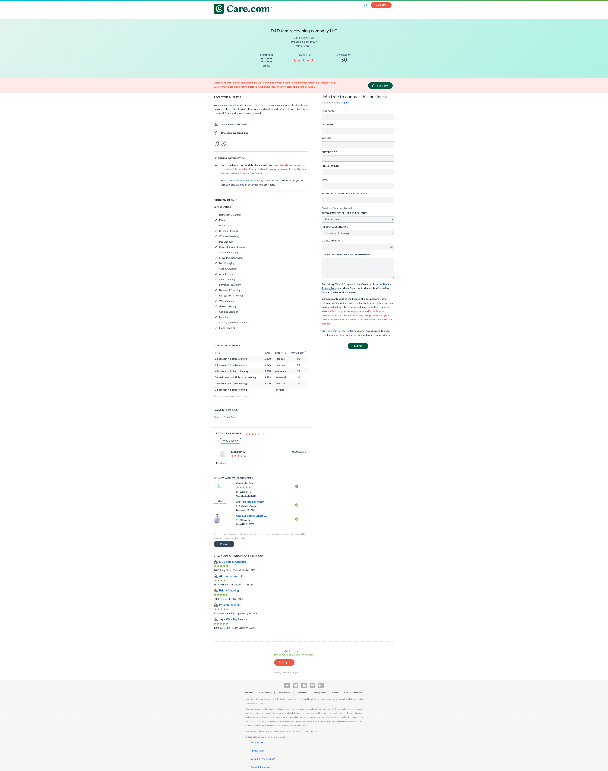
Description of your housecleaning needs (346, 255)
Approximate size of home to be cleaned (344, 213)
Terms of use (257, 743)
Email (325, 180)
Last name (327, 125)
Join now (381, 5)
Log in (364, 5)
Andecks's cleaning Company (250, 502)
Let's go (284, 662)
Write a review (230, 440)
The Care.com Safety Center (337, 331)
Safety (335, 693)
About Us (249, 693)
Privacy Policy (330, 288)
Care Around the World (354, 693)
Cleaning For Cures (245, 483)
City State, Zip (329, 152)
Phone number (330, 166)
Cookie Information (260, 767)
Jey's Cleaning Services (234, 619)
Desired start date (332, 241)
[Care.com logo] (244, 9)
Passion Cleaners (230, 605)
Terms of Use (380, 284)
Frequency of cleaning (335, 227)
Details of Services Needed (337, 208)
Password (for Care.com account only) (344, 194)
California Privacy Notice (263, 759)
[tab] (358, 208)
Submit (358, 345)
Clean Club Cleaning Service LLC (251, 516)
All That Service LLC (231, 576)
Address (326, 139)
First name (328, 111)
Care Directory (265, 693)
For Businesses (284, 693)
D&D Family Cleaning (232, 561)
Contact (224, 544)
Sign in (345, 103)
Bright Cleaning (229, 590)
